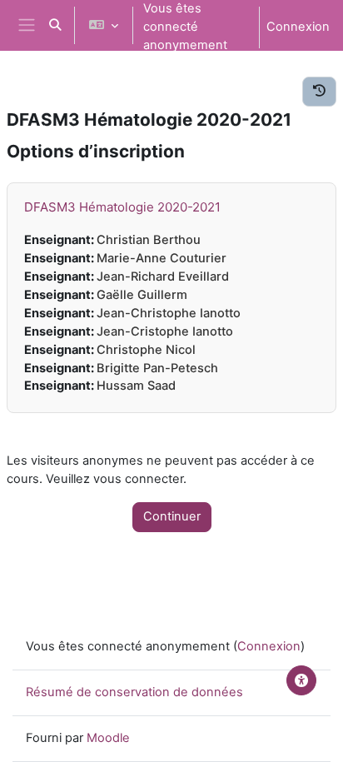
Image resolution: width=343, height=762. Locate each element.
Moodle (108, 737)
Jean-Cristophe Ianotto (165, 331)
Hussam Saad (136, 385)
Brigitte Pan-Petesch (157, 368)
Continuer (172, 516)
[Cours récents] (319, 92)
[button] (55, 25)
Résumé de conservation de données (134, 692)
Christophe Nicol (146, 349)
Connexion (298, 26)
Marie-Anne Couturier (161, 258)
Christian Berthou (149, 239)
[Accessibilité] (301, 680)
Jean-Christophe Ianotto (169, 313)
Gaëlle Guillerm (142, 294)
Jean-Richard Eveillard (163, 276)
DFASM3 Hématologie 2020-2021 (122, 207)
